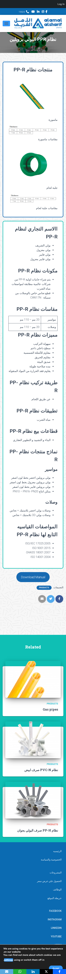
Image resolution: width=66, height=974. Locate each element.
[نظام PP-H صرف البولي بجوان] (33, 800)
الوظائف (57, 889)
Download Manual (33, 577)
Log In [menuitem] (61, 4)
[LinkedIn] (33, 971)
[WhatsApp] (19, 971)
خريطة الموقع (55, 898)
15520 (22, 12)
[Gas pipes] (33, 679)
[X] (46, 971)
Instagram (43, 12)
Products (44, 588)
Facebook (46, 12)
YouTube (33, 12)
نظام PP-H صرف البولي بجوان (37, 830)
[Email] (6, 971)
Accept (55, 968)
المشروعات (56, 872)
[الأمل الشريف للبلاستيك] (36, 23)
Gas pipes (50, 709)
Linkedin (38, 12)
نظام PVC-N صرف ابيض (41, 770)
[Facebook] (59, 971)
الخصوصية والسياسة (51, 859)
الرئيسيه (57, 851)
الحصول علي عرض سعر (49, 881)
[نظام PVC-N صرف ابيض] (33, 739)
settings (8, 960)
